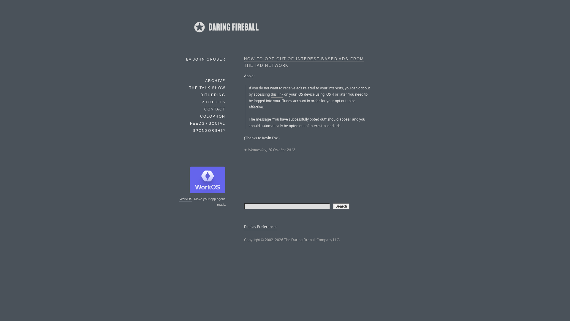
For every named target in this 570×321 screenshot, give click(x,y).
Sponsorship (209, 131)
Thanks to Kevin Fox (261, 137)
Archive (215, 81)
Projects (213, 102)
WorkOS (186, 199)
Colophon (212, 116)
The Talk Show (207, 88)
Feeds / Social (207, 123)
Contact (214, 109)
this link (277, 94)
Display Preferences (260, 226)
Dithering (212, 95)
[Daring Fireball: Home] (226, 34)
